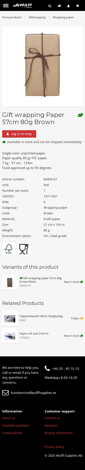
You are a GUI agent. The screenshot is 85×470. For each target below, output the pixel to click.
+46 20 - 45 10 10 (65, 368)
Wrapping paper (63, 17)
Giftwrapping (37, 17)
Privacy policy (54, 447)
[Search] (49, 6)
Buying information (59, 433)
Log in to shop (21, 134)
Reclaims (51, 425)
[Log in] (68, 6)
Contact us (52, 418)
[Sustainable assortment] (59, 6)
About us (8, 418)
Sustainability (12, 433)
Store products (12, 17)
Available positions (16, 425)
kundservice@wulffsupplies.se (33, 392)
